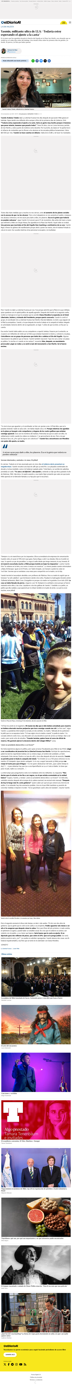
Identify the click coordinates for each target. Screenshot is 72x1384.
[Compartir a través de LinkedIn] (49, 60)
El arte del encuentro (9, 1046)
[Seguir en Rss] (25, 1364)
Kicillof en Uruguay (47, 1)
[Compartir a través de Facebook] (37, 60)
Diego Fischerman (6, 1095)
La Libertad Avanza (6, 948)
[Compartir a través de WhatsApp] (33, 60)
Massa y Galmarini (54, 1)
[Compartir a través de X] (45, 60)
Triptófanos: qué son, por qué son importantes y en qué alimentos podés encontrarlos (32, 1238)
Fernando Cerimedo (32, 1)
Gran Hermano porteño (24, 1)
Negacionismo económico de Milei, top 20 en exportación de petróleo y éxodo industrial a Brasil (34, 1190)
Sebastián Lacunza (6, 1000)
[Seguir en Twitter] (5, 1364)
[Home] (11, 22)
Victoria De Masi (12, 50)
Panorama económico (15, 1)
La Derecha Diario (40, 1)
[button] (70, 22)
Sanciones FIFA (65, 1)
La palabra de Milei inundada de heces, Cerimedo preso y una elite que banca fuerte (31, 998)
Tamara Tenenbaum (6, 1143)
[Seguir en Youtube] (21, 1364)
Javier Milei (16, 948)
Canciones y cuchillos (9, 1093)
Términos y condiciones (36, 1380)
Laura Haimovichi (6, 1048)
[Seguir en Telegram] (12, 1364)
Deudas (60, 1)
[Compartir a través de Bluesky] (41, 60)
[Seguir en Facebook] (9, 1364)
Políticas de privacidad (36, 1377)
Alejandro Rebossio (6, 1193)
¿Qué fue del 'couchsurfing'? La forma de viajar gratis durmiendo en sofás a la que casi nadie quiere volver (34, 1335)
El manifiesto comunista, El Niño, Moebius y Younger (20, 1141)
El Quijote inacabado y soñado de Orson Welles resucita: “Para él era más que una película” (34, 1286)
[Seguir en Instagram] (16, 1364)
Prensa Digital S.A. (36, 1374)
